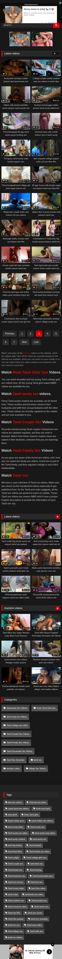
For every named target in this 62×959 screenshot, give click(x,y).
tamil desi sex (36, 863)
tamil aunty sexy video (45, 833)
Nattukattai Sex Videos (17, 708)
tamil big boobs (15, 845)
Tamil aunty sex (25, 394)
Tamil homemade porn (42, 876)
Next (24, 342)
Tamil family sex (15, 870)
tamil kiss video (38, 888)
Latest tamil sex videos (18, 808)
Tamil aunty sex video (17, 833)
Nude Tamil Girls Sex (46, 708)
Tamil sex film (14, 913)
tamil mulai (13, 894)
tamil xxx (38, 760)
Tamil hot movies (15, 882)
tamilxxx (27, 353)
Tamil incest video (16, 888)
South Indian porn (16, 820)
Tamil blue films (15, 851)
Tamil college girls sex (36, 857)
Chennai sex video (37, 802)
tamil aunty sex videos (17, 716)
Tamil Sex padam (16, 919)
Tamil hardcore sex (16, 876)
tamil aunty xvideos (16, 839)
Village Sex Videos (37, 768)
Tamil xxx (20, 475)
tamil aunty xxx (39, 839)
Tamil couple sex (15, 863)
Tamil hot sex (36, 882)
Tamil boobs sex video (39, 851)
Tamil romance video (17, 906)
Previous (9, 333)
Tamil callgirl (13, 857)
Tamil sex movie (34, 913)
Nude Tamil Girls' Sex (30, 372)
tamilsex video (13, 768)
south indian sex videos (42, 820)
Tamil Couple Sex (27, 422)
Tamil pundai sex (39, 900)
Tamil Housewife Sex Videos (19, 751)
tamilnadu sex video (34, 894)
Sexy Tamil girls (31, 814)
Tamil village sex (15, 931)
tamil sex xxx (13, 925)
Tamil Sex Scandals (15, 760)
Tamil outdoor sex (16, 900)
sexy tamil (12, 814)
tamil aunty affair (15, 827)
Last (36, 342)
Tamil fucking (35, 870)
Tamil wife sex (36, 931)
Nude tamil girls (43, 808)
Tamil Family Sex (27, 450)
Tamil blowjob (35, 845)
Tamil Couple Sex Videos (18, 734)
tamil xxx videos (15, 937)
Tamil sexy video (34, 925)
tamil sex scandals (39, 919)
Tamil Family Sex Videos (18, 742)
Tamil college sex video (17, 725)
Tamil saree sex (41, 906)
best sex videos (15, 802)
